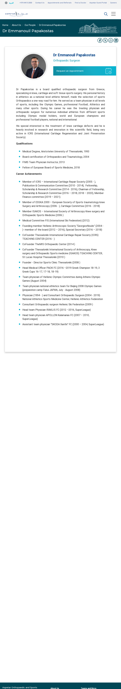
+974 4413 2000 (26, 3)
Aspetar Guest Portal (98, 3)
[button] (106, 14)
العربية (11, 3)
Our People (30, 25)
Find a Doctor (80, 3)
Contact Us (39, 3)
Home (5, 25)
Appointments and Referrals (60, 3)
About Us (16, 25)
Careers (113, 3)
